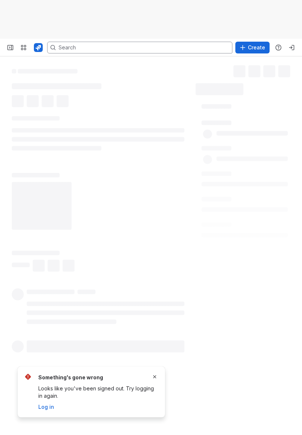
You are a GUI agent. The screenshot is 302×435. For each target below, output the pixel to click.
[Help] (278, 47)
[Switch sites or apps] (23, 47)
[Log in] (292, 47)
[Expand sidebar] (10, 47)
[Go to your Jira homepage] (38, 47)
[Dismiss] (154, 376)
